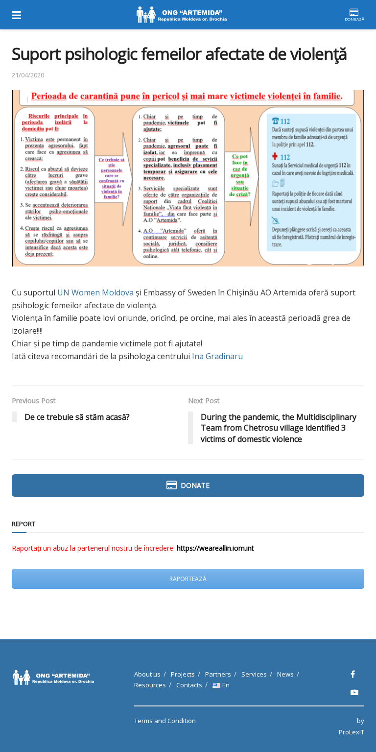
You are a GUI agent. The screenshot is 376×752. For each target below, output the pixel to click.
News (285, 674)
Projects (183, 674)
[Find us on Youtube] (354, 692)
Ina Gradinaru (217, 356)
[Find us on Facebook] (353, 674)
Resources (150, 684)
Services (254, 674)
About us (147, 674)
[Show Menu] (16, 14)
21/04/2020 (28, 75)
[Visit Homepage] (182, 14)
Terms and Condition (165, 720)
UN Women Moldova (95, 292)
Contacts (189, 684)
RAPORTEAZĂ (188, 579)
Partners (218, 674)
